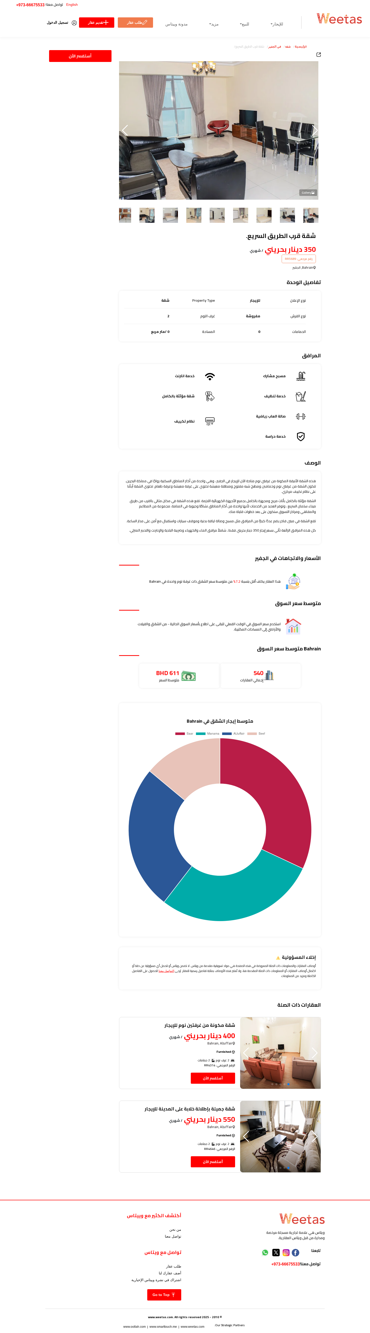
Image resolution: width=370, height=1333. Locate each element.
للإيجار (278, 24)
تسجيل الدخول (57, 22)
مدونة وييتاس (176, 24)
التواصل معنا (166, 971)
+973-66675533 (30, 5)
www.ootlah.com (134, 1326)
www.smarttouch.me (163, 1326)
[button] (125, 130)
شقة (288, 46)
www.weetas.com (192, 1326)
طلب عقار (134, 22)
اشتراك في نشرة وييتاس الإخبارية (156, 1280)
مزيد (215, 24)
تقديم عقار (95, 22)
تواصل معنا (173, 1236)
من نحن (175, 1229)
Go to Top (162, 1295)
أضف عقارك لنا (170, 1273)
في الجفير (274, 46)
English (72, 5)
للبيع (245, 24)
